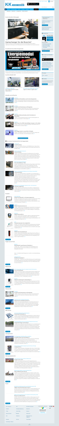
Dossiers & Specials (24, 11)
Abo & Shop (40, 1)
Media (43, 1)
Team (6, 415)
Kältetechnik (8, 11)
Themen (8, 9)
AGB (16, 406)
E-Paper (7, 411)
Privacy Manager (28, 419)
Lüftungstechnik (18, 11)
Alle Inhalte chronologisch (29, 406)
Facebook (46, 75)
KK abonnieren (28, 413)
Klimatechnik (13, 11)
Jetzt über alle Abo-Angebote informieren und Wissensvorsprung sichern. (46, 28)
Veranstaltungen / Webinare (9, 421)
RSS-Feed (17, 419)
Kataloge (27, 9)
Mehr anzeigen (8, 239)
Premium (31, 9)
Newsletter (45, 1)
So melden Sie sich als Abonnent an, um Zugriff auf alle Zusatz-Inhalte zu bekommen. (47, 22)
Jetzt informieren (45, 25)
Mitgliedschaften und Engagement (29, 416)
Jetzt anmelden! (44, 84)
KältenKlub (36, 9)
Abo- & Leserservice (8, 406)
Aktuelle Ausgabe (14, 9)
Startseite (6, 9)
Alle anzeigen (8, 264)
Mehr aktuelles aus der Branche (23, 138)
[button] (19, 9)
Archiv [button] (19, 9)
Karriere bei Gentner (8, 413)
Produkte (23, 9)
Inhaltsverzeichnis (50, 37)
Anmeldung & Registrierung (19, 408)
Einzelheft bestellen (49, 39)
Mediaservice (18, 415)
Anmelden (7, 408)
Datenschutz (28, 408)
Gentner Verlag (18, 411)
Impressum (27, 411)
